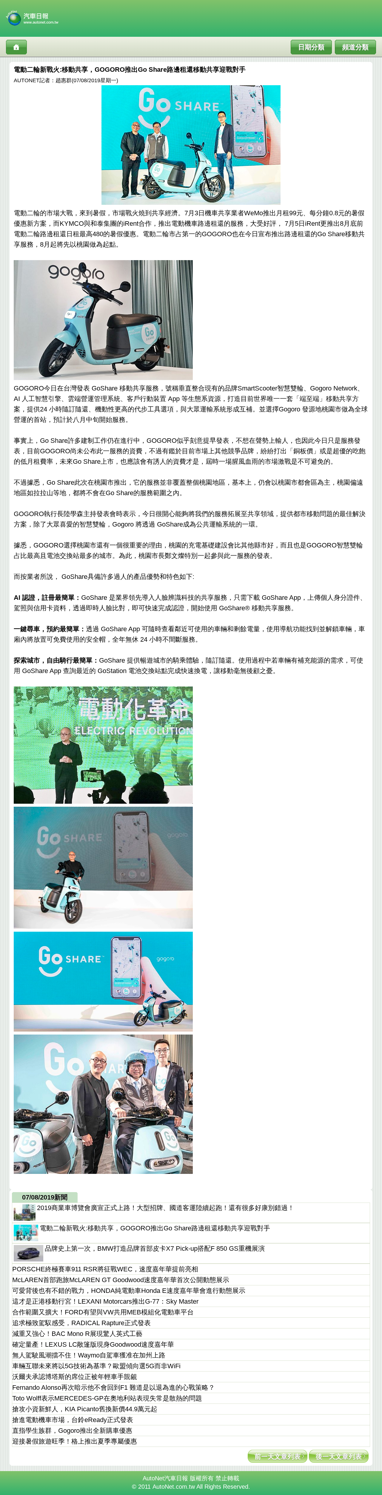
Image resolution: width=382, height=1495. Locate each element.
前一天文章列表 (278, 1456)
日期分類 (311, 47)
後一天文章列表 (339, 1456)
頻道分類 (355, 47)
